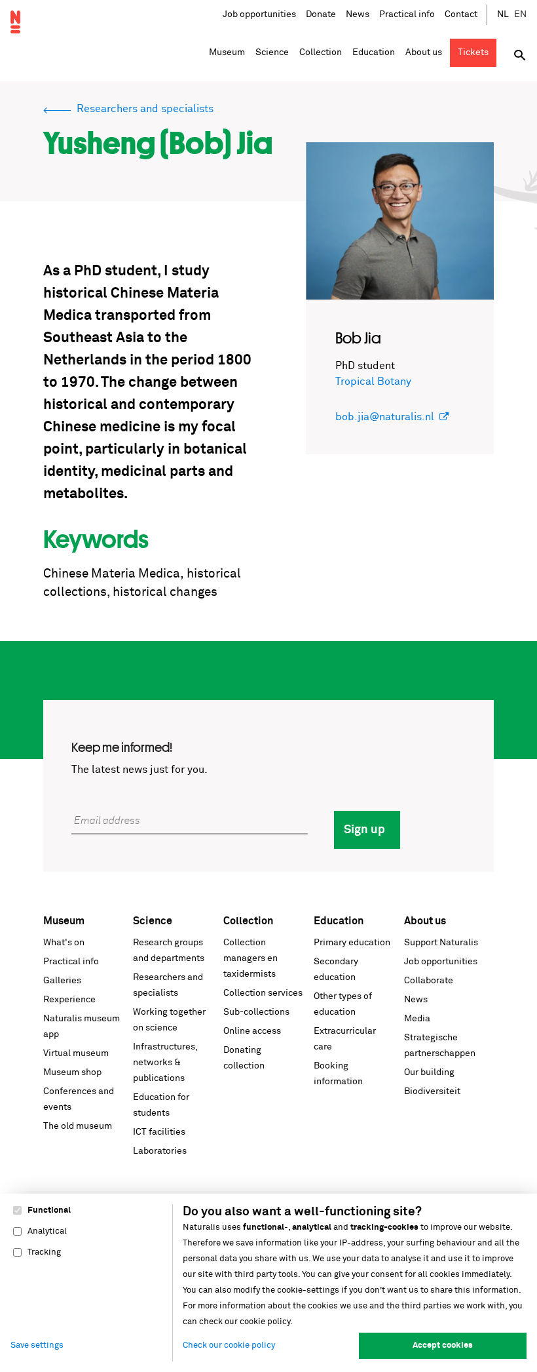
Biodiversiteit (432, 1091)
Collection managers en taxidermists (250, 958)
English (520, 14)
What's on (63, 942)
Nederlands (503, 14)
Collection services (263, 993)
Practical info (407, 14)
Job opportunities (259, 14)
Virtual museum (76, 1053)
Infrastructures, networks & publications (165, 1062)
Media (417, 1018)
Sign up (364, 830)
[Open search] (520, 55)
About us (425, 921)
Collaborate (428, 980)
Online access (252, 1031)
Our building (429, 1072)
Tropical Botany (373, 381)
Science (152, 921)
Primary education (352, 942)
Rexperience (69, 999)
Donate (321, 14)
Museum (63, 921)
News (357, 14)
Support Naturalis (441, 942)
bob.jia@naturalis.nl (384, 417)
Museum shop (72, 1072)
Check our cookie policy (229, 1345)
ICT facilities (159, 1132)
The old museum (77, 1126)
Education (338, 921)
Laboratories (160, 1151)
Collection (248, 921)
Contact (461, 14)
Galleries (62, 980)
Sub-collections (256, 1012)
